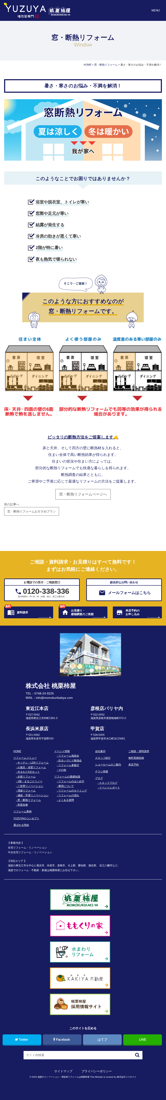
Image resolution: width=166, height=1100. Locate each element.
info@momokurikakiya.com (54, 697)
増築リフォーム (27, 790)
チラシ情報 (101, 771)
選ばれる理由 (21, 825)
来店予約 (133, 764)
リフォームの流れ (68, 795)
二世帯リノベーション (30, 786)
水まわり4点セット (29, 771)
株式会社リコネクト (126, 1077)
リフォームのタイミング (72, 790)
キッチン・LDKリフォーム (33, 762)
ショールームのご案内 (108, 764)
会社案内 (100, 751)
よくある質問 (66, 800)
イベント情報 (62, 751)
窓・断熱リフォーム (29, 800)
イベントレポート (109, 787)
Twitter (23, 1039)
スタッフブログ (108, 782)
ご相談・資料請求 (138, 751)
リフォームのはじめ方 (71, 781)
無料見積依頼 (136, 757)
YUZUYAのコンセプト (26, 818)
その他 (62, 769)
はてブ (102, 1039)
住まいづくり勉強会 (70, 760)
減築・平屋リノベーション (33, 795)
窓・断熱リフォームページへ (83, 494)
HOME (17, 751)
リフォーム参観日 (68, 765)
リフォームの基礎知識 (67, 776)
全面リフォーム (27, 776)
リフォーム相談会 (68, 755)
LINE (142, 1039)
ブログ (99, 778)
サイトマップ (63, 1071)
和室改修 (23, 804)
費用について (66, 786)
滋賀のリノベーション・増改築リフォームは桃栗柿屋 (63, 1077)
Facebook (63, 1039)
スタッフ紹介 (103, 757)
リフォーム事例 (22, 811)
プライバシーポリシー (96, 1071)
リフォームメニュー (25, 757)
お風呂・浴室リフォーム (32, 767)
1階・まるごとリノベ (30, 781)
